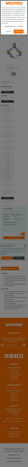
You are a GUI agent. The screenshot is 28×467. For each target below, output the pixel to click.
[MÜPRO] (14, 3)
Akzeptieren (19, 31)
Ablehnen (8, 31)
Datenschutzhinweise (10, 26)
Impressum (21, 26)
